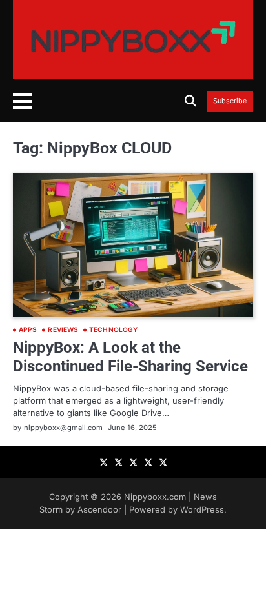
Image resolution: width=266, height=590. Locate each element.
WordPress (202, 510)
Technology (113, 329)
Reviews (63, 329)
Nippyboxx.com (155, 497)
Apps (28, 329)
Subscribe (230, 101)
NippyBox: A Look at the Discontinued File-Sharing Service (130, 357)
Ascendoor (99, 510)
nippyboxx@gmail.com (63, 427)
